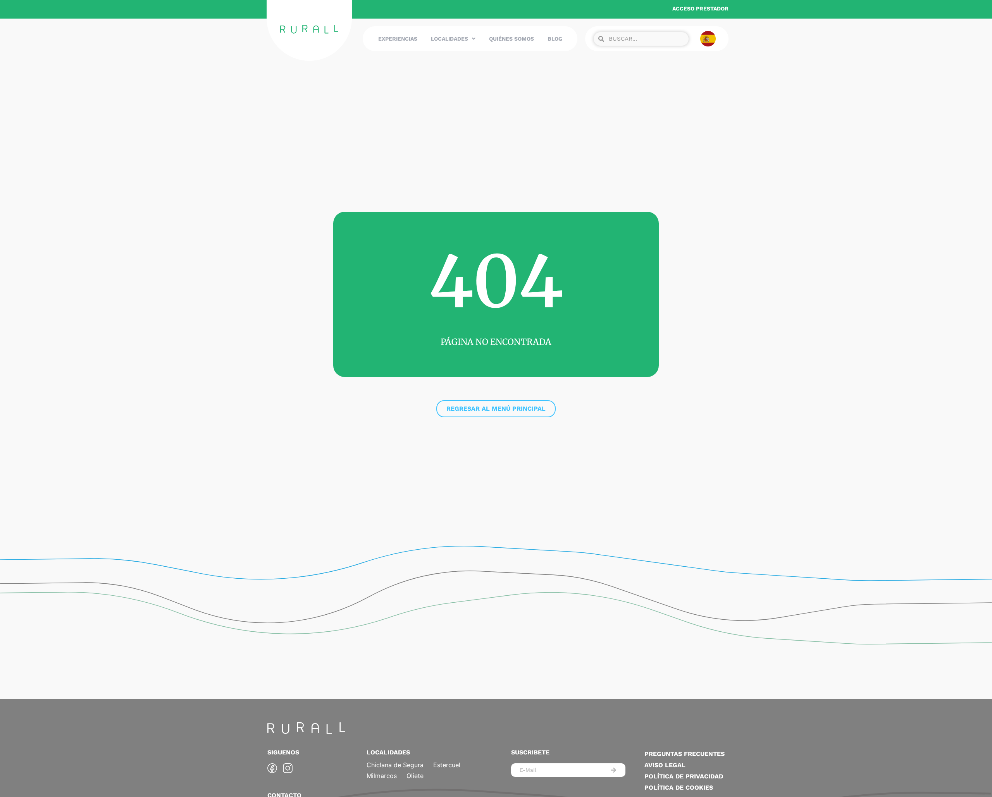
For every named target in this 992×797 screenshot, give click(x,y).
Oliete (415, 776)
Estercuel (446, 765)
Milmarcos (382, 776)
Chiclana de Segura (395, 765)
